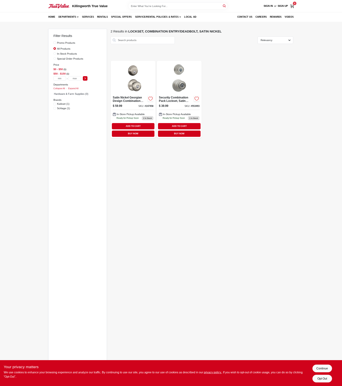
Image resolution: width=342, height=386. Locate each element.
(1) (63, 103)
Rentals (102, 17)
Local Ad (190, 17)
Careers (261, 17)
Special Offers (121, 17)
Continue (322, 368)
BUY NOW (133, 133)
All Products (63, 49)
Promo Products (66, 43)
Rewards (276, 17)
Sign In (268, 5)
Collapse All (59, 88)
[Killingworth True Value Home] (59, 6)
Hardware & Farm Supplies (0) (71, 93)
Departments (67, 17)
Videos (289, 17)
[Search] (224, 6)
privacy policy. (213, 372)
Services (88, 17)
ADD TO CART (133, 126)
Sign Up (283, 5)
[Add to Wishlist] (150, 98)
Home (51, 17)
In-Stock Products (67, 54)
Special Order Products (70, 59)
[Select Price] (85, 78)
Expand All (73, 88)
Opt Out (322, 378)
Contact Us (244, 17)
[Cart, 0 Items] (292, 6)
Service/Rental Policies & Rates (157, 17)
